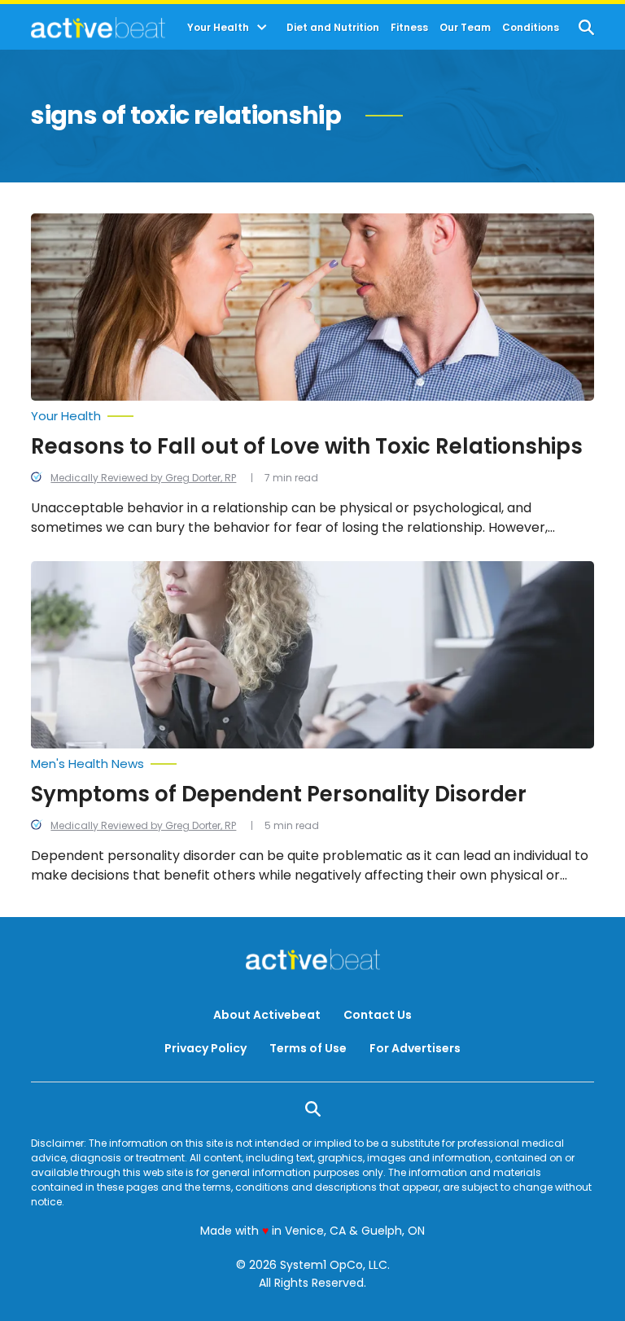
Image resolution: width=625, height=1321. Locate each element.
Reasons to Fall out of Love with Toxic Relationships (307, 446)
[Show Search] (586, 27)
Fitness (409, 27)
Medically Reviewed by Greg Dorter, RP (143, 478)
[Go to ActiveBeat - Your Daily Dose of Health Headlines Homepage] (98, 27)
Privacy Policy (205, 1048)
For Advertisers (415, 1048)
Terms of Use (308, 1048)
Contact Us (377, 1014)
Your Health (218, 27)
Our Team (465, 27)
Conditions (530, 27)
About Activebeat (267, 1014)
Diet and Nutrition (332, 27)
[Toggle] (262, 27)
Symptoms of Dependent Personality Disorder (279, 794)
